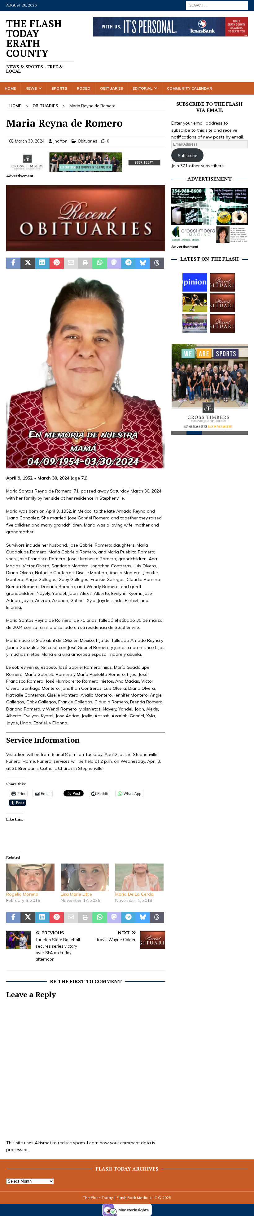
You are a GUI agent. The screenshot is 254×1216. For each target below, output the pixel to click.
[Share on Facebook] (13, 263)
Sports (59, 88)
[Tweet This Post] (27, 263)
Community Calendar (189, 88)
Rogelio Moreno (22, 894)
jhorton (61, 141)
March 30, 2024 (30, 141)
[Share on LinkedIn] (42, 263)
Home (10, 88)
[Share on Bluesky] (143, 263)
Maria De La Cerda (134, 894)
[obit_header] (85, 248)
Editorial (142, 88)
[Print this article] (85, 263)
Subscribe (187, 155)
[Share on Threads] (157, 263)
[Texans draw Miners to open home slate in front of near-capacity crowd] (194, 302)
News (31, 88)
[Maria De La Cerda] (139, 877)
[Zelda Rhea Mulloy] (222, 282)
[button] (85, 218)
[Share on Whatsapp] (99, 263)
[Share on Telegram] (128, 263)
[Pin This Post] (56, 263)
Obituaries (111, 88)
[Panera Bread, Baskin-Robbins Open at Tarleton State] (194, 323)
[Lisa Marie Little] (85, 877)
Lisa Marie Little (76, 894)
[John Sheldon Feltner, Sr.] (222, 323)
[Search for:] (217, 5)
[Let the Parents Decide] (194, 282)
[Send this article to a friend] (71, 263)
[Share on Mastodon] (114, 263)
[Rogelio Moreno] (30, 877)
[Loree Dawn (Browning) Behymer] (222, 302)
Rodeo (83, 88)
